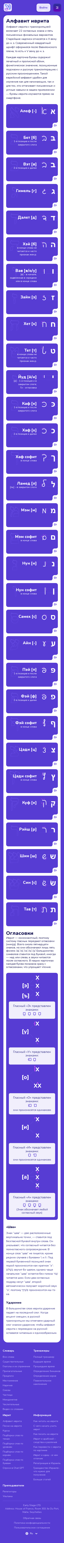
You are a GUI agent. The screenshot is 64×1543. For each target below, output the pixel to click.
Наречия (7, 1385)
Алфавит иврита (12, 1421)
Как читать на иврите (45, 1421)
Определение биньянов (46, 1371)
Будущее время (42, 1361)
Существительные (13, 1361)
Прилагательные (12, 1371)
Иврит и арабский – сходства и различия (45, 1440)
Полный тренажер (43, 1357)
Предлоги (8, 1376)
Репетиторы (9, 1491)
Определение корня (44, 1376)
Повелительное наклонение (42, 1382)
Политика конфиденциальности (32, 1523)
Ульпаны (8, 1496)
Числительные (11, 1404)
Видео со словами (13, 1409)
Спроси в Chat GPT (13, 1468)
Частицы (7, 1395)
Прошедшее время (44, 1366)
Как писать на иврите (45, 1434)
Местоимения (10, 1380)
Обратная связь (32, 1518)
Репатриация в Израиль (47, 1463)
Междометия (10, 1399)
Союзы (6, 1390)
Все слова (8, 1357)
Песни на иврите (12, 1426)
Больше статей (42, 1479)
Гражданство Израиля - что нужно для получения (46, 1471)
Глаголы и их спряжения (16, 1366)
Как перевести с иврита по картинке (47, 1448)
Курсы (6, 1430)
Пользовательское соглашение (32, 1527)
